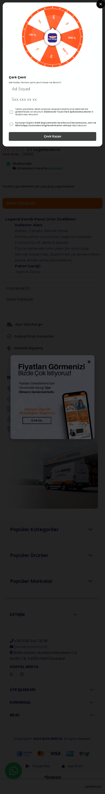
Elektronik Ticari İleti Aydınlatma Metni (67, 111)
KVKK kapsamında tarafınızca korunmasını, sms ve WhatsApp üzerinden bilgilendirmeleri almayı (55, 124)
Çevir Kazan (52, 136)
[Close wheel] (100, 4)
